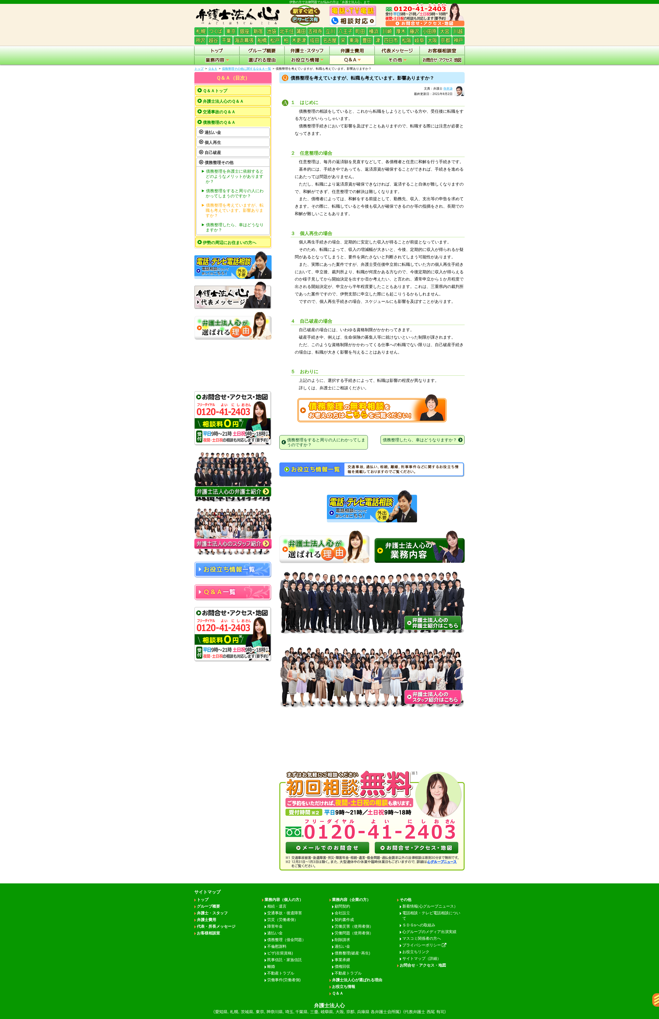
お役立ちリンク (415, 952)
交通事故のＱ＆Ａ (219, 112)
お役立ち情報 (343, 986)
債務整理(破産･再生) (352, 953)
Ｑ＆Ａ (212, 69)
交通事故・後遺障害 (284, 913)
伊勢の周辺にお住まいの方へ (229, 242)
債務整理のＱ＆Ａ (219, 122)
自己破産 (213, 152)
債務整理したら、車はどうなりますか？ (235, 227)
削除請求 (342, 939)
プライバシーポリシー (421, 945)
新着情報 (430, 906)
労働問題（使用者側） (354, 933)
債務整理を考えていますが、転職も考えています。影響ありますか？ (235, 210)
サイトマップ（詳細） (421, 958)
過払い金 (213, 132)
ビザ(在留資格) (280, 953)
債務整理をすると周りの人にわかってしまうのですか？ (235, 193)
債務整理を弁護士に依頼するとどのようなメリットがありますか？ (235, 176)
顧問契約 (342, 906)
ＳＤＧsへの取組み (418, 925)
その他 (405, 899)
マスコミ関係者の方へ (421, 938)
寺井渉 (448, 88)
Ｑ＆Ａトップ (215, 91)
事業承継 (342, 959)
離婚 (271, 966)
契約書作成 (344, 919)
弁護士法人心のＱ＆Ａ (223, 101)
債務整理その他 (219, 162)
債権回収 (342, 966)
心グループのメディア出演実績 (429, 931)
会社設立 (342, 913)
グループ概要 (208, 906)
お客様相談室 (208, 933)
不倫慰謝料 (277, 946)
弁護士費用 (206, 919)
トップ (199, 69)
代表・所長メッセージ (216, 926)
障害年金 (275, 926)
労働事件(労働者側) (284, 980)
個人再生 (213, 142)
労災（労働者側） (282, 919)
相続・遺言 (277, 906)
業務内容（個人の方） (284, 899)
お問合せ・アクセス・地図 (423, 965)
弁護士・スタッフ (212, 913)
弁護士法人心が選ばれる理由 (357, 980)
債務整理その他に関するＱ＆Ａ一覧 (246, 69)
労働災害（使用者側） (354, 926)
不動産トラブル (280, 973)
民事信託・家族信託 (284, 959)
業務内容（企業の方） (351, 899)
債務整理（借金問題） (286, 939)
